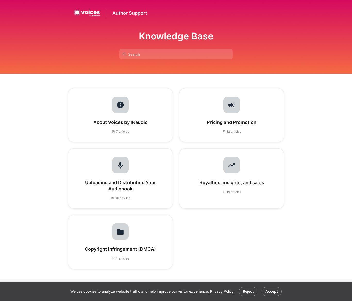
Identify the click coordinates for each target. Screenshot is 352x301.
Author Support (129, 13)
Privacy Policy (222, 291)
